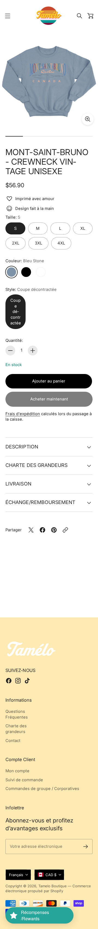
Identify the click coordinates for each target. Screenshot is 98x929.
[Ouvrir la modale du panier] (90, 15)
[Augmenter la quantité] (33, 350)
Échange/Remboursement (40, 502)
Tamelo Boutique (52, 886)
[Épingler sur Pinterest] (54, 530)
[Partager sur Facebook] (42, 530)
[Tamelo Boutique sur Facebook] (8, 680)
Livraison (18, 484)
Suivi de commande (24, 779)
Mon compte (17, 770)
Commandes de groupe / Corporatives (42, 788)
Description (21, 447)
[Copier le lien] (65, 530)
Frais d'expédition (22, 413)
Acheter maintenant (49, 399)
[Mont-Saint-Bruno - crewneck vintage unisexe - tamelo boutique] (49, 80)
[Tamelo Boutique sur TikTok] (27, 680)
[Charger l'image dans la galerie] (88, 119)
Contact (12, 740)
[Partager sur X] (31, 530)
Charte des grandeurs (36, 465)
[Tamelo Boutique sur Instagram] (18, 680)
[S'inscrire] (85, 846)
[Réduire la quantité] (10, 350)
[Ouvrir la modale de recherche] (79, 15)
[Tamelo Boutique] (49, 16)
